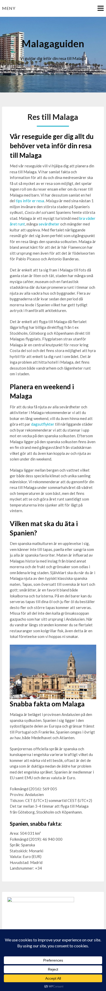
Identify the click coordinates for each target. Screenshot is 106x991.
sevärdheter (49, 224)
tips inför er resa (30, 200)
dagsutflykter (42, 424)
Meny (8, 8)
